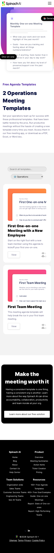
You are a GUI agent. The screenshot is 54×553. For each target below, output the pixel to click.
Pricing (39, 472)
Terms (21, 540)
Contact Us (15, 468)
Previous (24, 51)
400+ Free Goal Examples (39, 492)
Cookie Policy (38, 540)
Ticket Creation (39, 468)
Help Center (14, 472)
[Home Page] (11, 3)
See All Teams (15, 500)
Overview (39, 457)
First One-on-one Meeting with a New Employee (25, 230)
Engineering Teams (14, 496)
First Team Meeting (25, 307)
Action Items (39, 465)
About (15, 465)
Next (37, 51)
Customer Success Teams (14, 492)
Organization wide (15, 485)
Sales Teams (14, 488)
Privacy (27, 540)
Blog (15, 461)
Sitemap (13, 540)
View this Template (30, 44)
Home (15, 457)
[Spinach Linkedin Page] (29, 531)
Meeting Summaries (39, 461)
